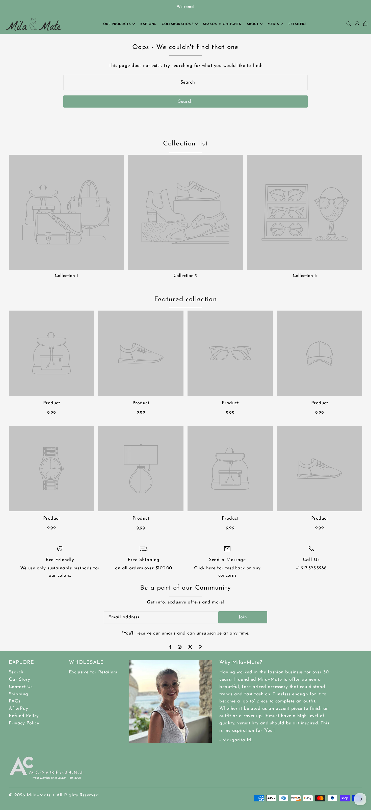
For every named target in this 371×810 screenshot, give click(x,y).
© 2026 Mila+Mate (30, 795)
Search (16, 672)
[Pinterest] (200, 647)
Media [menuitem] (273, 23)
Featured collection (185, 299)
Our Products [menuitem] (117, 23)
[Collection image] (66, 212)
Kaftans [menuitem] (148, 23)
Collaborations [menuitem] (178, 23)
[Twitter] (190, 647)
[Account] (357, 23)
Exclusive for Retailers (93, 672)
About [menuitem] (253, 23)
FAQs (15, 701)
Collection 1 (66, 276)
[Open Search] (349, 23)
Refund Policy (24, 716)
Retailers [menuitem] (297, 23)
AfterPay (18, 708)
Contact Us (21, 687)
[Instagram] (179, 647)
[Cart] (365, 23)
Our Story (19, 679)
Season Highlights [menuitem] (222, 23)
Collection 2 (185, 276)
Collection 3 (305, 276)
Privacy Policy (24, 723)
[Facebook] (170, 647)
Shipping (18, 694)
